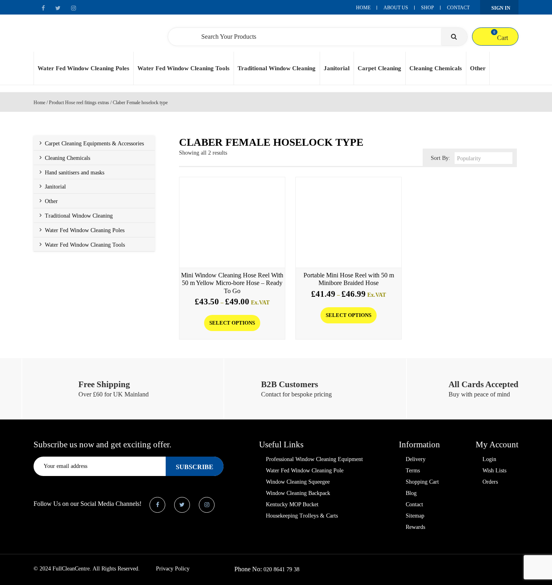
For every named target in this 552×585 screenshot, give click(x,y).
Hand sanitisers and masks (74, 173)
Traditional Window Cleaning (277, 68)
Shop (427, 7)
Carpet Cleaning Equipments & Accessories (94, 143)
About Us (395, 7)
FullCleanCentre (71, 569)
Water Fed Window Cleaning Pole (304, 471)
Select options (232, 323)
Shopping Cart (422, 482)
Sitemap (415, 516)
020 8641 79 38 (281, 569)
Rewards (415, 527)
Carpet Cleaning (379, 68)
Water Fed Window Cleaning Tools (183, 68)
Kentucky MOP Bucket (292, 504)
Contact (458, 7)
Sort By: (440, 158)
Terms (413, 471)
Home (363, 7)
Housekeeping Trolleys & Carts (302, 516)
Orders (490, 482)
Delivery (416, 459)
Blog (411, 493)
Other (478, 68)
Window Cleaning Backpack (298, 493)
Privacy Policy (173, 569)
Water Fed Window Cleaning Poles (83, 68)
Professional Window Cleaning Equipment (314, 459)
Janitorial (337, 68)
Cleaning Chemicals (435, 68)
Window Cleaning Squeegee (298, 482)
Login (489, 459)
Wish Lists (494, 471)
